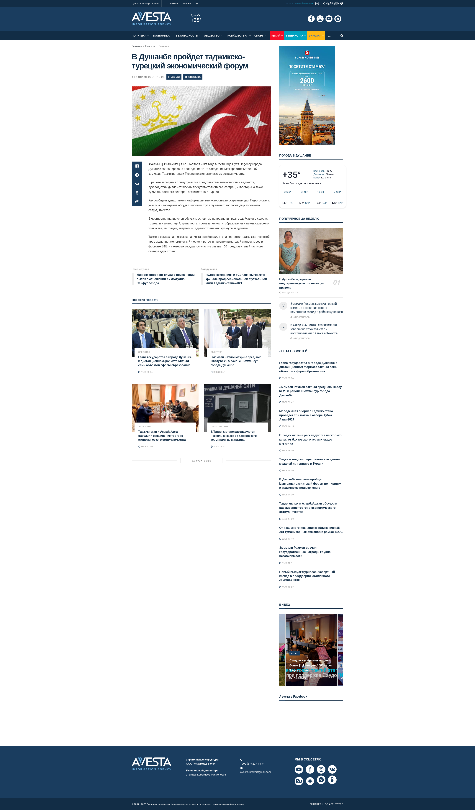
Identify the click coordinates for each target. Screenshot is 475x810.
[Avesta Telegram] (321, 780)
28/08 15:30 (287, 470)
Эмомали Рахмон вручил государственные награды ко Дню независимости (305, 551)
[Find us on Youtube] (328, 18)
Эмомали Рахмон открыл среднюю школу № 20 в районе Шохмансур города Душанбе (236, 361)
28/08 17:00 (146, 446)
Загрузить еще (201, 460)
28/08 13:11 (287, 562)
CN (325, 3)
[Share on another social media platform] (137, 201)
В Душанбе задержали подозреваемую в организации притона (301, 283)
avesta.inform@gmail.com (255, 772)
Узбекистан (294, 35)
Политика (139, 35)
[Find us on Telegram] (337, 18)
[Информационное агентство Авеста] (151, 18)
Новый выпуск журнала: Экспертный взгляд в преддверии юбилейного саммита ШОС (307, 576)
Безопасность (187, 35)
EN (337, 3)
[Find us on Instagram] (320, 18)
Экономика (161, 35)
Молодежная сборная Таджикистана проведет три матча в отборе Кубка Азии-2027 (306, 415)
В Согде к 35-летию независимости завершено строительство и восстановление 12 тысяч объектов (314, 329)
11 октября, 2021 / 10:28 (148, 77)
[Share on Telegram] (137, 174)
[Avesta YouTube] (299, 769)
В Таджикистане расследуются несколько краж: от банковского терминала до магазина (234, 435)
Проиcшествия (237, 35)
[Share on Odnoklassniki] (137, 192)
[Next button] (340, 650)
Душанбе (195, 15)
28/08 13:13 (287, 538)
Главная (137, 46)
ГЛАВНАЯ (173, 3)
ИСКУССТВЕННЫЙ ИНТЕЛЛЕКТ (300, 3)
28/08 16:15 (287, 426)
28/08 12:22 (287, 587)
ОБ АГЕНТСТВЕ (190, 3)
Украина (315, 35)
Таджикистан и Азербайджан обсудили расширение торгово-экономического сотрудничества (162, 435)
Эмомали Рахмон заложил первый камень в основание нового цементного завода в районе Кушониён (316, 307)
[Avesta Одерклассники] (332, 780)
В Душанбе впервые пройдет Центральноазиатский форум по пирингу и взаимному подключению (310, 483)
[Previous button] (281, 650)
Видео (295, 658)
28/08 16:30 (218, 446)
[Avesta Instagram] (321, 769)
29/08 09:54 (146, 371)
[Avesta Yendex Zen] (310, 781)
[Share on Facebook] (137, 166)
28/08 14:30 (287, 494)
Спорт (258, 35)
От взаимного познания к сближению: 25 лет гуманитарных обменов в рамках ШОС (311, 529)
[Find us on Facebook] (311, 18)
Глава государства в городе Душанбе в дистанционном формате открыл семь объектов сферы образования (165, 361)
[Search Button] (341, 35)
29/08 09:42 (218, 371)
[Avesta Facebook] (310, 769)
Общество (212, 35)
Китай (275, 35)
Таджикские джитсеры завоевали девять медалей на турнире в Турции (309, 461)
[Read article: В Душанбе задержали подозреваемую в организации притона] (311, 251)
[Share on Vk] (137, 183)
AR (331, 3)
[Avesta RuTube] (299, 781)
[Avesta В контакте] (332, 769)
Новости (150, 46)
